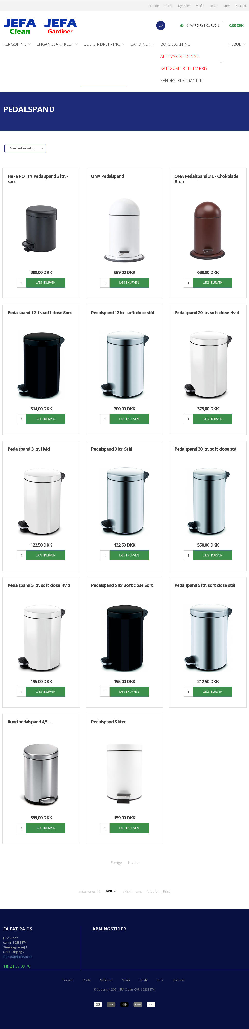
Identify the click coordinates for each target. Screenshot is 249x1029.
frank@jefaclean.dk (17, 957)
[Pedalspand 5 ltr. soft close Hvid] (41, 637)
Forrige (116, 862)
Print (166, 891)
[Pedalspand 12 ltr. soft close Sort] (41, 364)
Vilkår (200, 6)
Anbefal (152, 891)
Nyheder (184, 6)
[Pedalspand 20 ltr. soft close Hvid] (207, 364)
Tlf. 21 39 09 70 (16, 966)
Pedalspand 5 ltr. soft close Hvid (39, 585)
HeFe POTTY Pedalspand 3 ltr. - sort (38, 178)
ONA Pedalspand (107, 176)
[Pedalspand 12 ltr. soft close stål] (124, 364)
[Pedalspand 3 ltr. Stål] (124, 501)
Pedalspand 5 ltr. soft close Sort (122, 585)
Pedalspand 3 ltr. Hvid (29, 449)
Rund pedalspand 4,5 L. (30, 721)
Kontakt (241, 6)
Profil (168, 6)
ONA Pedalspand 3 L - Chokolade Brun (206, 178)
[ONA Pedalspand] (124, 228)
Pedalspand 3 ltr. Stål (111, 449)
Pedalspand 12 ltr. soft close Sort (40, 312)
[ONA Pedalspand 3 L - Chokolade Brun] (207, 228)
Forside (153, 6)
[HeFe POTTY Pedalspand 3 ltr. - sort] (41, 228)
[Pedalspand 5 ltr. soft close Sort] (124, 637)
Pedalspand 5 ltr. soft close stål (204, 585)
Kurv (226, 6)
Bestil (213, 6)
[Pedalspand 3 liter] (124, 773)
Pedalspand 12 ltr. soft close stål (122, 312)
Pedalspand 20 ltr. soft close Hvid (206, 312)
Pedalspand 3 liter (108, 721)
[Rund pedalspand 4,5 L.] (41, 773)
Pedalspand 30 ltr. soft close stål (205, 449)
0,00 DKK (236, 25)
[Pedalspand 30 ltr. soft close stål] (207, 501)
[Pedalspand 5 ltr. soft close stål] (207, 637)
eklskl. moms (132, 891)
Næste (133, 862)
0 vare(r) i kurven (202, 25)
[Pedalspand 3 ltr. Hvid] (41, 501)
